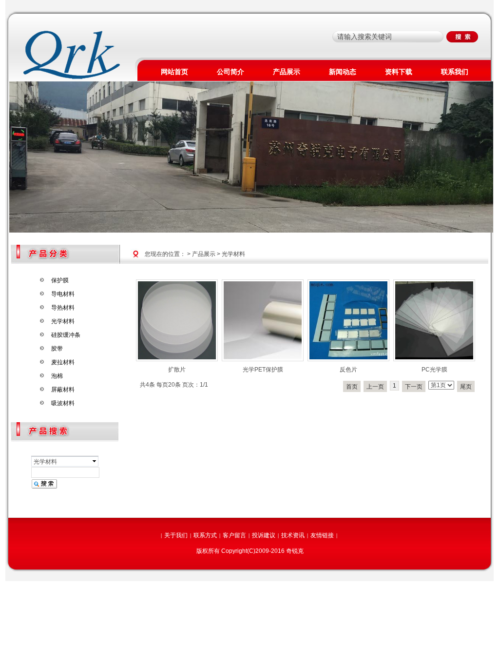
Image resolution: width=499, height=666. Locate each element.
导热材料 (63, 307)
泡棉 (57, 375)
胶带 (57, 348)
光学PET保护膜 (263, 369)
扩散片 (177, 369)
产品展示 (286, 72)
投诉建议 (263, 535)
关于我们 (176, 535)
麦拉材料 (63, 362)
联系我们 (454, 72)
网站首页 (174, 72)
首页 (352, 386)
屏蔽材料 (63, 389)
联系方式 (205, 535)
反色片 (348, 369)
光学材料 (63, 321)
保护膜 (60, 280)
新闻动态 (342, 72)
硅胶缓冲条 (65, 335)
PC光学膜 (434, 369)
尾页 (466, 386)
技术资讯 (293, 535)
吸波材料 (63, 403)
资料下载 (398, 72)
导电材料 (63, 294)
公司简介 (230, 72)
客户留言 (234, 535)
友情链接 (322, 535)
